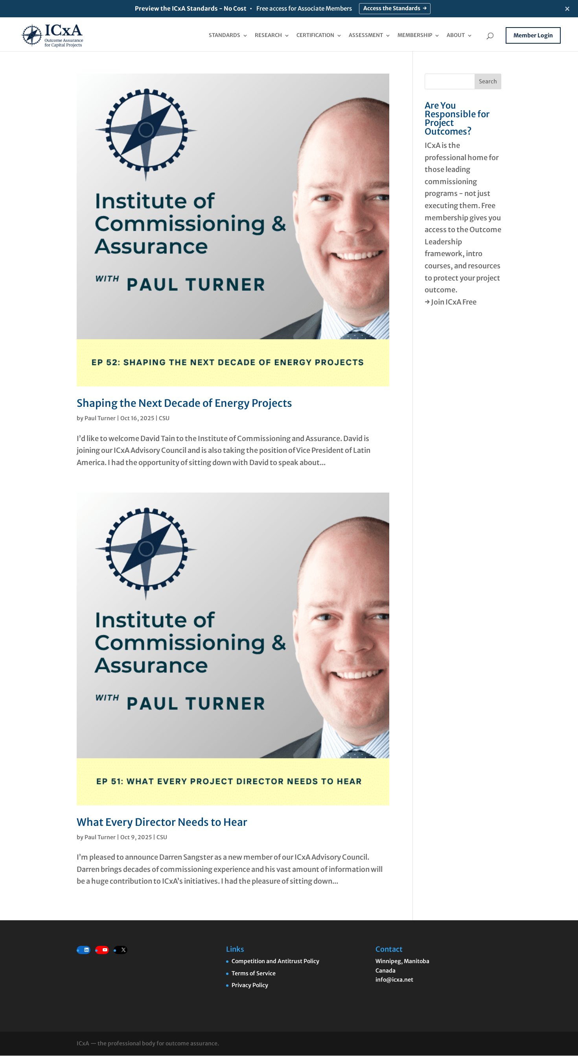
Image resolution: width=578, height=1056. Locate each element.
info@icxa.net (394, 979)
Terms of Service (254, 973)
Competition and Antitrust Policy (275, 961)
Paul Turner (100, 418)
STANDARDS (224, 36)
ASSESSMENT (366, 36)
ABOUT (456, 36)
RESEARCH (268, 36)
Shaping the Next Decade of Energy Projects (184, 403)
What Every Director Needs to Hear (162, 822)
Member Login (533, 35)
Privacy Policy (250, 985)
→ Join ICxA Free (451, 301)
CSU (164, 418)
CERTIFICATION (315, 36)
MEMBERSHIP (415, 36)
